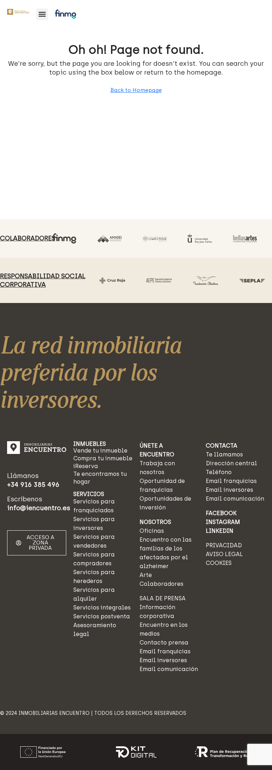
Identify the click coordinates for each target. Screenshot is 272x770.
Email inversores (163, 660)
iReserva (85, 466)
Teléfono (219, 472)
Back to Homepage (136, 90)
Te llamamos (224, 454)
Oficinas (152, 530)
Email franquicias (165, 651)
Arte (146, 575)
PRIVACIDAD (224, 545)
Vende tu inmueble (100, 450)
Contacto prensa (164, 642)
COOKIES (219, 563)
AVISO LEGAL (224, 554)
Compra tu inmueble (102, 458)
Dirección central (231, 463)
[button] (42, 14)
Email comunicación (169, 669)
